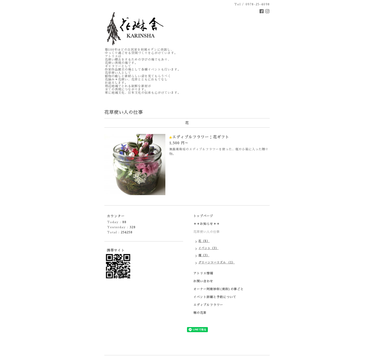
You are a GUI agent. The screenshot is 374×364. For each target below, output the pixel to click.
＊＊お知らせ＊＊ (206, 223)
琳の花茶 (200, 312)
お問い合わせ (203, 281)
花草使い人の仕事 (206, 231)
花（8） (204, 241)
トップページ (203, 216)
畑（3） (203, 255)
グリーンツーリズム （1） (216, 262)
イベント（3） (208, 248)
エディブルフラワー (208, 304)
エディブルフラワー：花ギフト (200, 137)
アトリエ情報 (203, 273)
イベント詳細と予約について (214, 297)
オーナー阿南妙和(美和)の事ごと (218, 289)
